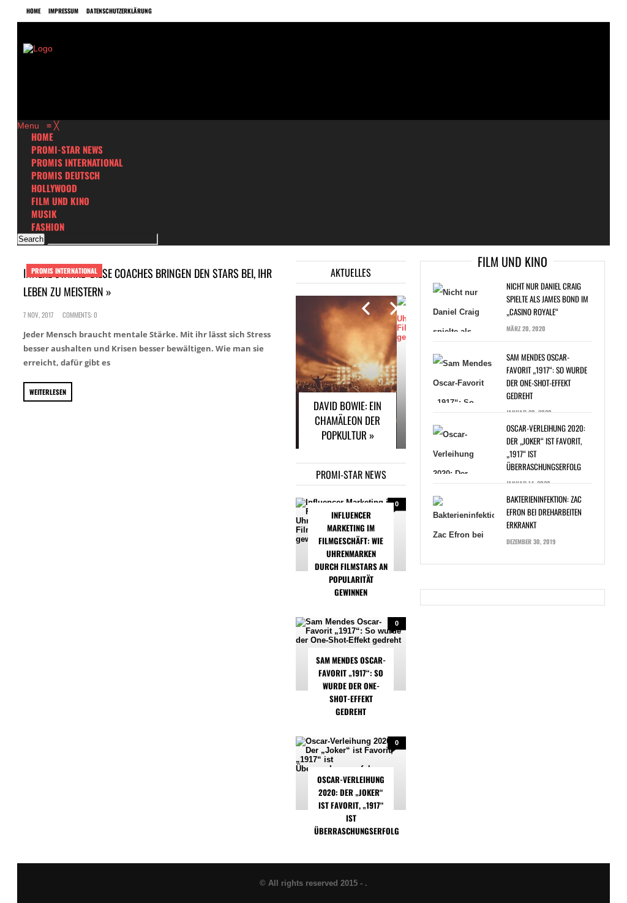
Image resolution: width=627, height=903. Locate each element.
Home (33, 10)
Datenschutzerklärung (119, 10)
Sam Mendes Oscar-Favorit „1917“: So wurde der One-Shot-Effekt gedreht (351, 686)
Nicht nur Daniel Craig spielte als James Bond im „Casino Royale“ (547, 299)
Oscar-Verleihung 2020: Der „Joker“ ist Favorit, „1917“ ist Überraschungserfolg (354, 805)
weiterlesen (47, 392)
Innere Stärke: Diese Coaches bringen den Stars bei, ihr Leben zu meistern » (147, 282)
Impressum (63, 10)
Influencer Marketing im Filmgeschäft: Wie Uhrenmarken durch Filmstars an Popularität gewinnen (351, 553)
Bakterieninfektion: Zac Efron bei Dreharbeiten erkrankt (544, 512)
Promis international (64, 270)
